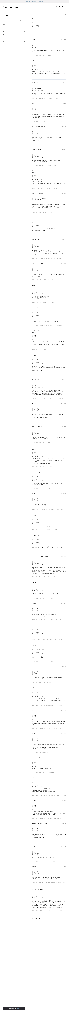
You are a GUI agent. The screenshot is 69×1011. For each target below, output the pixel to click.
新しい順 (47, 15)
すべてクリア (22, 20)
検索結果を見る (13, 1008)
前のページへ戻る (38, 918)
